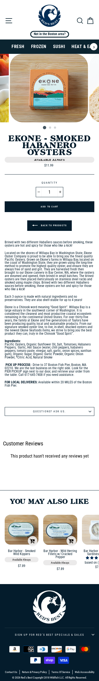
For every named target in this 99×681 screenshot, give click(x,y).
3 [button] (55, 127)
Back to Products (53, 225)
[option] (49, 88)
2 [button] (50, 127)
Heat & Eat (83, 46)
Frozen (38, 46)
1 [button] (44, 127)
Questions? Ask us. (49, 411)
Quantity (49, 182)
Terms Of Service (60, 672)
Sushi (59, 46)
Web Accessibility (84, 672)
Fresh (18, 46)
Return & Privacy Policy (34, 672)
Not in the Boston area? (49, 34)
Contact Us (11, 672)
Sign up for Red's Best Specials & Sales (49, 634)
